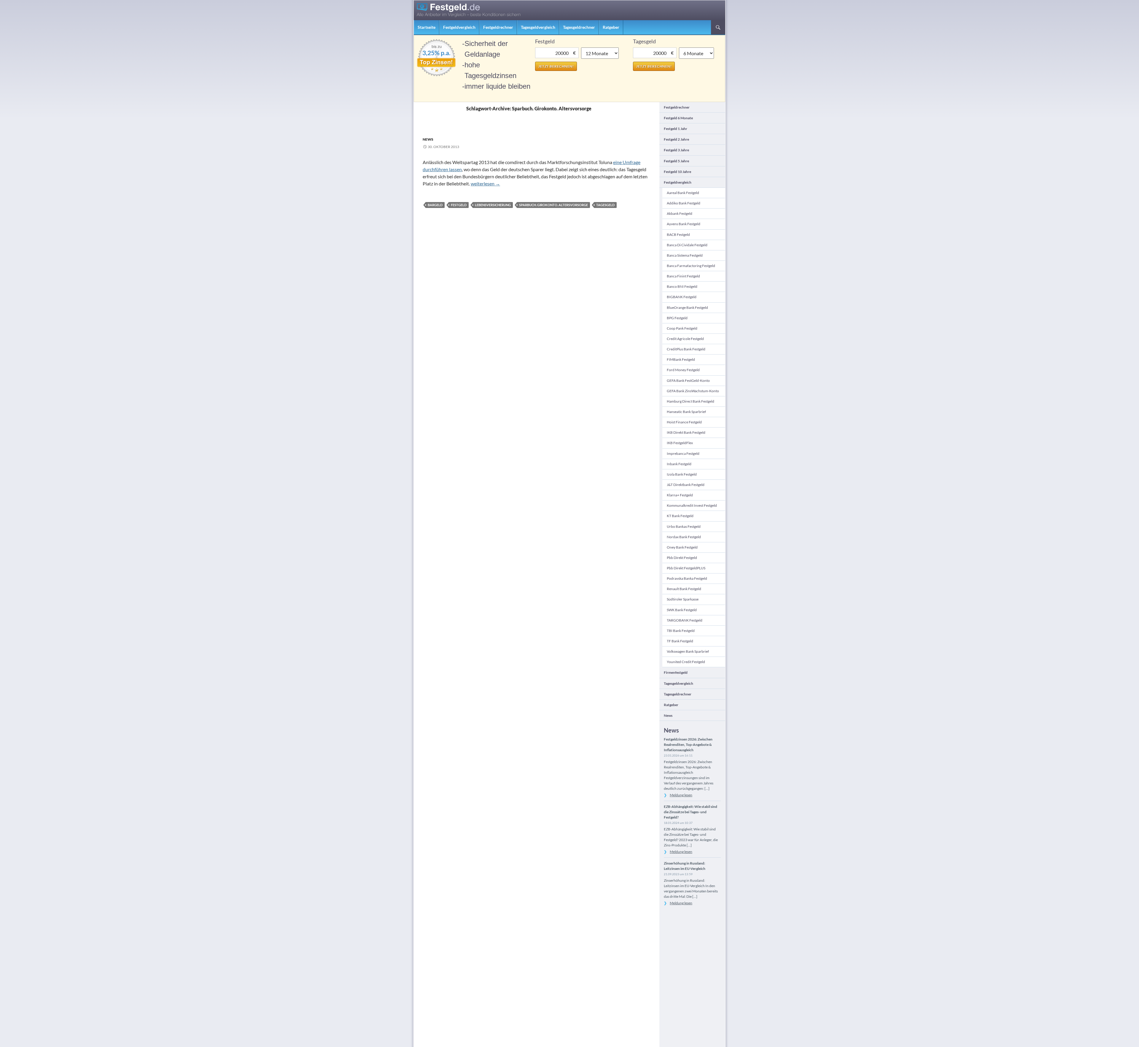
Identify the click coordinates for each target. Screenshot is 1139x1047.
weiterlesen (485, 183)
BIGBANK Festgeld (681, 297)
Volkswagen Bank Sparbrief (688, 651)
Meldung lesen (681, 795)
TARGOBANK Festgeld (684, 620)
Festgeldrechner (498, 27)
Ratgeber (611, 27)
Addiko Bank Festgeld (683, 203)
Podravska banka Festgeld (687, 578)
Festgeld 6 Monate (678, 118)
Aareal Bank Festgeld (683, 192)
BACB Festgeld (678, 234)
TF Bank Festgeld (680, 641)
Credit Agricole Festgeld (685, 338)
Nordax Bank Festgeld (684, 537)
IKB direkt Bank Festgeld (686, 432)
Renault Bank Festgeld (684, 589)
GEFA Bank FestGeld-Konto (688, 380)
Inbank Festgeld (679, 464)
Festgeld (459, 205)
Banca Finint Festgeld (683, 276)
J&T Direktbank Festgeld (685, 484)
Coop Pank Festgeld (682, 328)
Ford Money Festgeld (683, 370)
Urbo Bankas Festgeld (684, 526)
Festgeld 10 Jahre (677, 171)
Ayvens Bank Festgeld (683, 224)
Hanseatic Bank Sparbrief (686, 411)
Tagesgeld (605, 205)
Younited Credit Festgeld (686, 662)
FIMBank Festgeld (681, 359)
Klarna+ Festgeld (680, 495)
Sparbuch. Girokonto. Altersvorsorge (553, 205)
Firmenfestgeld (676, 672)
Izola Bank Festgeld (682, 474)
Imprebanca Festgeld (683, 453)
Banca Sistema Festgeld (685, 255)
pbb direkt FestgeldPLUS (686, 568)
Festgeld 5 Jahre (676, 161)
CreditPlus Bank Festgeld (686, 349)
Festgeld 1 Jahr (675, 128)
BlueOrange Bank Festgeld (687, 307)
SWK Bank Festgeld (682, 610)
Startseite (426, 27)
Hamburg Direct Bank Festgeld (690, 401)
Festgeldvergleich (459, 27)
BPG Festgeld (677, 318)
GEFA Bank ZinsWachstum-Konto (693, 391)
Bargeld (435, 205)
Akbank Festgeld (679, 213)
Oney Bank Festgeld (682, 547)
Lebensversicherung (493, 205)
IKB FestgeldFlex (680, 443)
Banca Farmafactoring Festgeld (691, 265)
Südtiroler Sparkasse (683, 599)
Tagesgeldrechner (579, 27)
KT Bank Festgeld (680, 516)
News (428, 139)
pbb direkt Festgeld (682, 557)
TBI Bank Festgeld (681, 630)
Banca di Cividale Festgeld (687, 245)
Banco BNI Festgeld (682, 286)
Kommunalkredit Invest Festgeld (692, 505)
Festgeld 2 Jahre (676, 139)
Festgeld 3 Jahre (676, 150)
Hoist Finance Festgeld (684, 422)
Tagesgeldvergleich (538, 27)
